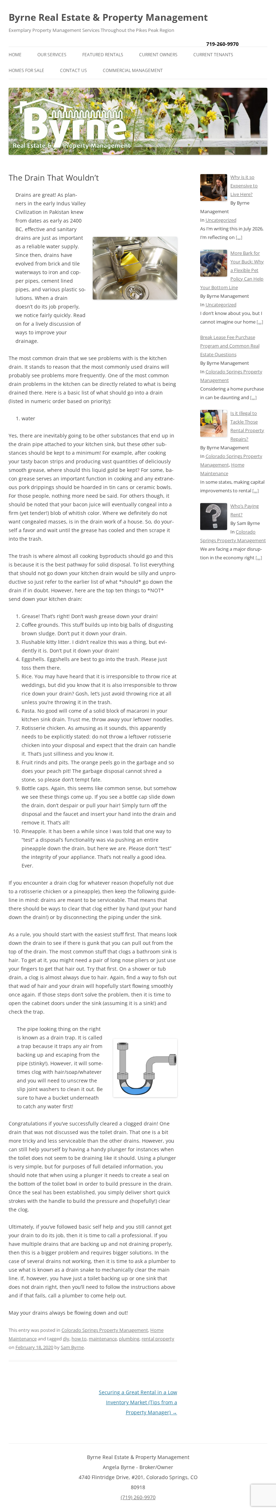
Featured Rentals (102, 55)
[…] (239, 237)
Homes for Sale (26, 70)
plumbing (129, 1338)
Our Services (51, 55)
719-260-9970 (222, 43)
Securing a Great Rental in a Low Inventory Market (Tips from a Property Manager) (138, 1402)
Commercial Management (133, 70)
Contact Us (73, 70)
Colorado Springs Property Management (104, 1330)
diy (66, 1338)
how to (79, 1338)
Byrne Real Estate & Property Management (108, 17)
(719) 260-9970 (138, 1497)
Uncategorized (221, 220)
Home (15, 55)
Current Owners (158, 55)
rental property (158, 1338)
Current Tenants (213, 55)
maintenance (103, 1338)
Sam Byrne (72, 1347)
